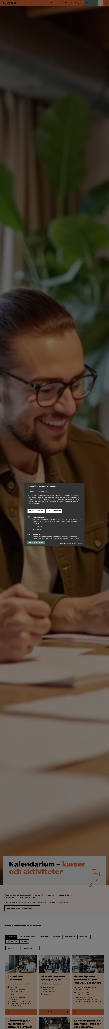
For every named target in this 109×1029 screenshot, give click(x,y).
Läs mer (30, 506)
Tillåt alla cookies (36, 511)
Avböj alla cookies (54, 511)
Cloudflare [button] (38, 529)
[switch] (28, 517)
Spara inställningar (36, 542)
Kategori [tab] (31, 491)
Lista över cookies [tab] (42, 491)
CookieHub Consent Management (74, 543)
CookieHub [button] (38, 526)
